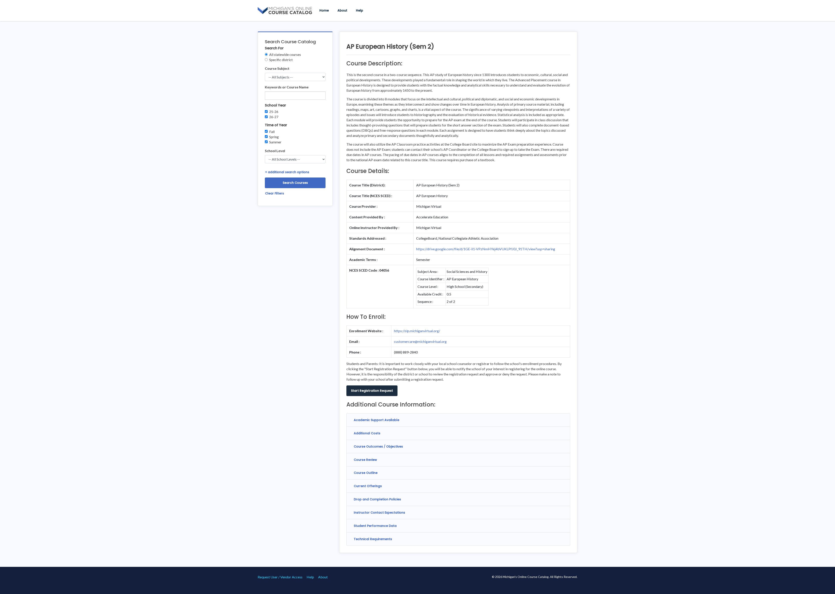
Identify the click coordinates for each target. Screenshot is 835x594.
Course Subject (277, 68)
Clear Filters (274, 193)
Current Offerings (368, 486)
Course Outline (365, 473)
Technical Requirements (373, 539)
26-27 (273, 117)
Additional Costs (367, 433)
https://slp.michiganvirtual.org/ (417, 331)
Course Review (365, 460)
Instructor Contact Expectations (379, 512)
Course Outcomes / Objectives (378, 446)
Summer (275, 142)
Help (359, 10)
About (342, 10)
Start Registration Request (372, 390)
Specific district (281, 60)
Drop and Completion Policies (377, 499)
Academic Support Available (376, 420)
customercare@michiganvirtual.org (420, 341)
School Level (275, 151)
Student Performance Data (375, 526)
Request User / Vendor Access (280, 577)
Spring (274, 137)
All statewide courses (285, 54)
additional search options (287, 172)
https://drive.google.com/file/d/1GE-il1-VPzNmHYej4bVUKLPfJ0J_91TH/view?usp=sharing (485, 249)
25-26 (273, 112)
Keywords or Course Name (287, 87)
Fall (272, 131)
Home (324, 10)
